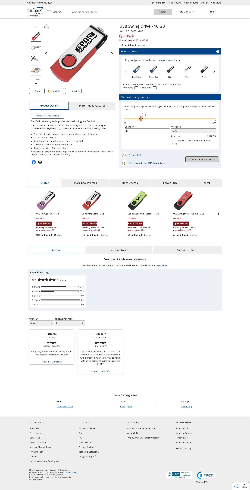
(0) (212, 12)
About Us (34, 428)
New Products (191, 2)
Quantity (129, 126)
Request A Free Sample (47, 115)
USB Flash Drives (65, 406)
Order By (33, 318)
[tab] (49, 106)
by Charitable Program (143, 437)
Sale (130, 406)
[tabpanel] (125, 316)
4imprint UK (182, 437)
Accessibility (35, 433)
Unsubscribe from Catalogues (45, 461)
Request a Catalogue (89, 451)
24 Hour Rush (158, 2)
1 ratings (148, 235)
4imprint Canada (184, 433)
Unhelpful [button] (57, 361)
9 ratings (142, 45)
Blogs (81, 433)
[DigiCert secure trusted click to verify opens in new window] (206, 476)
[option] (136, 71)
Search (162, 12)
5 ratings (194, 235)
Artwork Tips (133, 433)
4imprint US (182, 428)
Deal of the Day (183, 448)
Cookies (34, 457)
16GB (122, 406)
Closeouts (216, 2)
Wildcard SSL (202, 483)
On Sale (205, 2)
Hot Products (174, 2)
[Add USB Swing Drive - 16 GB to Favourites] (46, 27)
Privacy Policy (36, 452)
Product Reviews (87, 447)
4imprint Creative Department (142, 428)
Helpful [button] (45, 361)
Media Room (85, 442)
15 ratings (104, 235)
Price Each (176, 126)
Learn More (161, 265)
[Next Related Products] (218, 214)
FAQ (80, 437)
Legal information (72, 472)
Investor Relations (39, 442)
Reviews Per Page (64, 318)
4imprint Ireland (184, 442)
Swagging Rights (87, 456)
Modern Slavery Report (41, 447)
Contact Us (35, 437)
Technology (186, 406)
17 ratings (58, 235)
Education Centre (87, 428)
